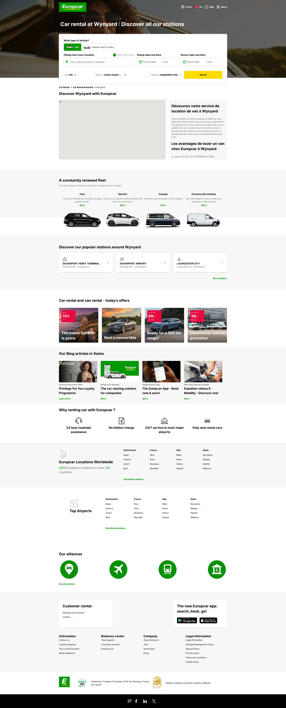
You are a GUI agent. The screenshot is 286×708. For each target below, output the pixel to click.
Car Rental (64, 87)
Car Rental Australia (83, 87)
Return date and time (193, 54)
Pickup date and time (149, 54)
